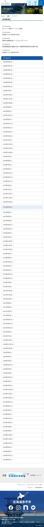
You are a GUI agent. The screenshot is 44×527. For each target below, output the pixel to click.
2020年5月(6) (7, 369)
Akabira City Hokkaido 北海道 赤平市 (5, 3)
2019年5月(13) (7, 418)
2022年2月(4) (7, 282)
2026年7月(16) (7, 66)
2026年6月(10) (7, 70)
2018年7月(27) (7, 455)
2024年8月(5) (7, 161)
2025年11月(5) (7, 99)
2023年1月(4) (7, 237)
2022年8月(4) (7, 258)
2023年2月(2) (7, 233)
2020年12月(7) (7, 340)
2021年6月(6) (7, 315)
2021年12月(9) (7, 290)
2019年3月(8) (7, 427)
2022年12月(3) (7, 241)
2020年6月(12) (7, 365)
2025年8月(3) (7, 111)
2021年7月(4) (7, 311)
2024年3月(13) (7, 181)
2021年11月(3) (7, 295)
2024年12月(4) (7, 144)
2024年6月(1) (7, 169)
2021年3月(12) (7, 328)
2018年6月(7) (7, 459)
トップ (3, 16)
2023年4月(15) (7, 225)
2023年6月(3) (7, 216)
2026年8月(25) (7, 62)
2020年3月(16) (7, 377)
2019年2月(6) (7, 431)
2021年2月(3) (7, 332)
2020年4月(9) (7, 373)
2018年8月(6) (7, 451)
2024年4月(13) (7, 177)
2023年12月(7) (7, 193)
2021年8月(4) (7, 307)
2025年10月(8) (7, 103)
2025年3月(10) (7, 132)
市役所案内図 (38, 487)
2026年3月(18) (7, 82)
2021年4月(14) (7, 323)
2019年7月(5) (7, 410)
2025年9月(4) (7, 107)
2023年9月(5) (7, 207)
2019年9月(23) (7, 402)
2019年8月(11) (7, 406)
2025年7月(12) (7, 115)
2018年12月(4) (7, 435)
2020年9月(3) (7, 352)
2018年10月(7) (7, 443)
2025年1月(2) (7, 140)
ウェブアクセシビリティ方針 (34, 484)
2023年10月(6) (7, 202)
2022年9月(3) (7, 253)
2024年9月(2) (7, 156)
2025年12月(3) (7, 95)
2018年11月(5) (7, 439)
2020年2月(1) (7, 381)
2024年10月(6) (7, 152)
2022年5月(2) (7, 270)
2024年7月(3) (7, 165)
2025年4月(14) (7, 128)
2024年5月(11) (7, 173)
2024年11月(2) (7, 148)
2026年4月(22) (7, 78)
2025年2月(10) (7, 136)
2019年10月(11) (8, 398)
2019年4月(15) (7, 422)
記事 (8, 16)
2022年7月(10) (7, 262)
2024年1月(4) (7, 189)
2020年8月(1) (7, 356)
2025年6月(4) (7, 119)
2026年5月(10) (7, 74)
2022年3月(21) (7, 278)
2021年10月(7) (7, 299)
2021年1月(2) (7, 336)
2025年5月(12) (7, 123)
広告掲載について (35, 475)
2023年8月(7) (7, 212)
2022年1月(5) (7, 286)
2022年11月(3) (7, 245)
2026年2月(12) (7, 86)
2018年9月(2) (7, 447)
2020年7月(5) (7, 361)
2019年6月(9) (7, 414)
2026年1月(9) (7, 90)
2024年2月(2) (7, 185)
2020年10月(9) (7, 348)
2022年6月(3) (7, 266)
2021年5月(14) (7, 319)
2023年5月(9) (7, 220)
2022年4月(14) (7, 274)
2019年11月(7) (7, 394)
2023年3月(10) (7, 229)
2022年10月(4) (7, 249)
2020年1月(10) (7, 385)
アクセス (30, 487)
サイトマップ (20, 484)
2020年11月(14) (8, 344)
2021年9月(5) (7, 303)
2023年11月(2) (7, 198)
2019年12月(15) (8, 389)
